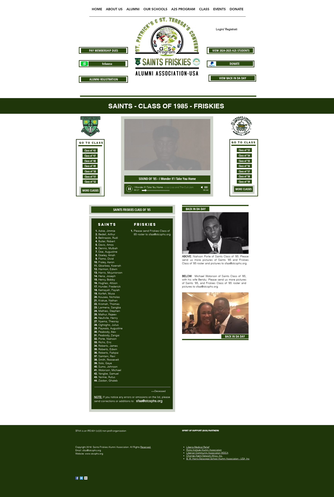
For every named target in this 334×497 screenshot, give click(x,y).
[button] (114, 10)
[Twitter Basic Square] (81, 478)
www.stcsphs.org (94, 453)
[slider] (206, 187)
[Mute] (202, 187)
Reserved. (145, 447)
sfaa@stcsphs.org (160, 234)
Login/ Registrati (226, 29)
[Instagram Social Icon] (85, 478)
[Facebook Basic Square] (76, 478)
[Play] (129, 189)
